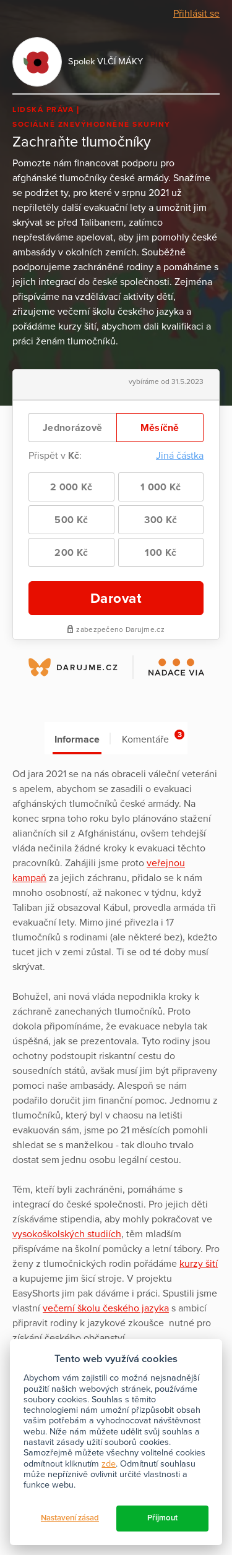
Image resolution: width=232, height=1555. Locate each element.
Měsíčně (159, 428)
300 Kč (160, 520)
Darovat (116, 598)
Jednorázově (72, 428)
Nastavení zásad (70, 1518)
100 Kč (160, 553)
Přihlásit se (196, 13)
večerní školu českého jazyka (106, 1308)
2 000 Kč (71, 487)
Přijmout (162, 1518)
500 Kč (71, 520)
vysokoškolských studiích (66, 1234)
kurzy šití (198, 1264)
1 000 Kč (160, 487)
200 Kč (71, 553)
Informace (77, 739)
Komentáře (151, 738)
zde (108, 1464)
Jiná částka (180, 455)
